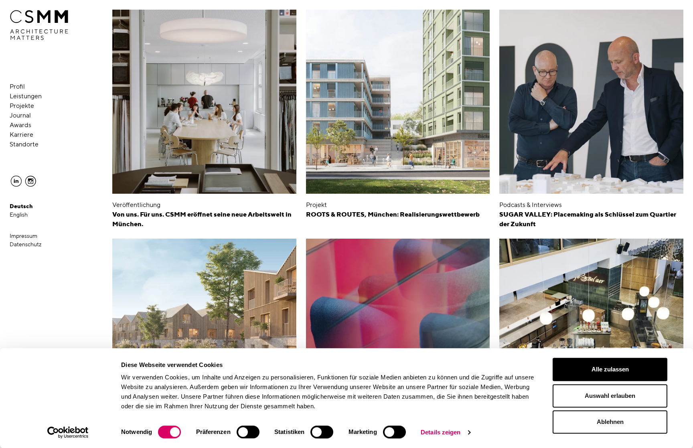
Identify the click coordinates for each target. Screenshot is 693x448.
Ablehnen (610, 421)
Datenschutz (26, 244)
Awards (20, 125)
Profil (17, 86)
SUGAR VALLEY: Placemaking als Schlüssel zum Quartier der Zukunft (587, 219)
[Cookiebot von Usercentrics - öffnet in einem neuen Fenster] (68, 432)
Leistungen (26, 96)
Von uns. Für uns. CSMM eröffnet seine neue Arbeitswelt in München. (202, 219)
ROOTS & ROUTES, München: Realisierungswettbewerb (393, 214)
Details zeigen (440, 432)
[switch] (248, 432)
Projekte (22, 105)
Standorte (24, 144)
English (19, 214)
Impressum (23, 236)
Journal (20, 115)
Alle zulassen (610, 369)
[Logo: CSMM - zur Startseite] (39, 25)
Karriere (21, 134)
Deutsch (21, 206)
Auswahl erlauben (610, 395)
